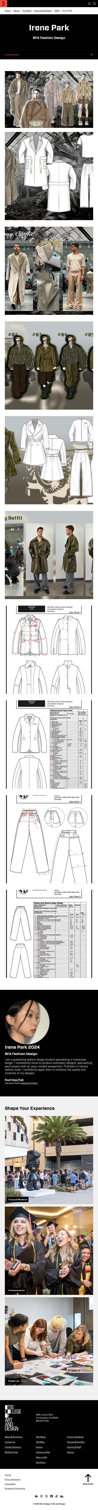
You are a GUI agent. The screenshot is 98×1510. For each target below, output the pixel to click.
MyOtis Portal (11, 1452)
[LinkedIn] (61, 1496)
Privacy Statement (13, 1479)
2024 (57, 10)
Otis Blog (40, 1442)
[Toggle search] (94, 3)
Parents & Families (76, 1442)
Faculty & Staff (74, 1447)
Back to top (88, 1484)
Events (39, 1447)
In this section (12, 55)
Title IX (8, 1475)
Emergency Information (15, 1488)
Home (8, 10)
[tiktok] (56, 1496)
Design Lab (13, 1380)
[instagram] (41, 1496)
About (17, 10)
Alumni (70, 1452)
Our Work (27, 10)
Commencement (16, 1290)
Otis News (41, 1436)
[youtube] (36, 1496)
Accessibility (10, 1484)
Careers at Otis (43, 1452)
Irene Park (18, 1079)
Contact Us (10, 1442)
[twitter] (46, 1496)
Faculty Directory (13, 1447)
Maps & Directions (13, 1436)
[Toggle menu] (89, 3)
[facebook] (51, 1496)
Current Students (75, 1436)
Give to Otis (41, 1457)
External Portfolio (29, 1083)
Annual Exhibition (43, 10)
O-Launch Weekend (17, 1199)
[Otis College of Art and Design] (3, 3)
